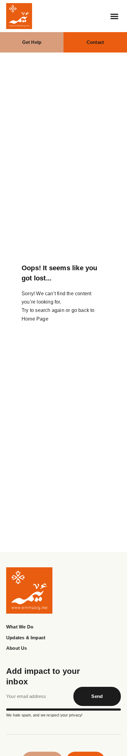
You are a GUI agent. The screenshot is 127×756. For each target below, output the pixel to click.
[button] (114, 16)
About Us (16, 648)
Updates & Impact (25, 637)
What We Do (19, 626)
